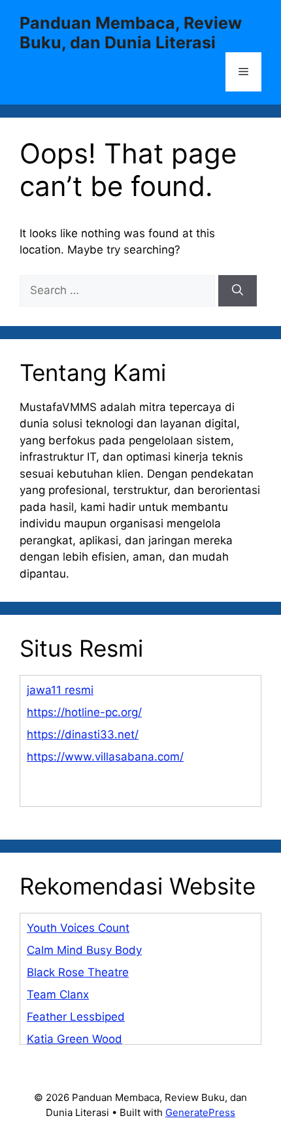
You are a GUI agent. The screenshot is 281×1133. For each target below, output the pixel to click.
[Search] (237, 290)
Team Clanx (58, 994)
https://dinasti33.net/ (83, 734)
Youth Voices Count (78, 927)
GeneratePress (200, 1112)
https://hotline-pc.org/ (84, 712)
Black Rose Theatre (78, 972)
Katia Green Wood (74, 1038)
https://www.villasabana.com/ (105, 756)
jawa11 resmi (60, 690)
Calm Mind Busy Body (84, 950)
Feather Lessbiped (76, 1016)
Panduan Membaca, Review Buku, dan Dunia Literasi (131, 32)
